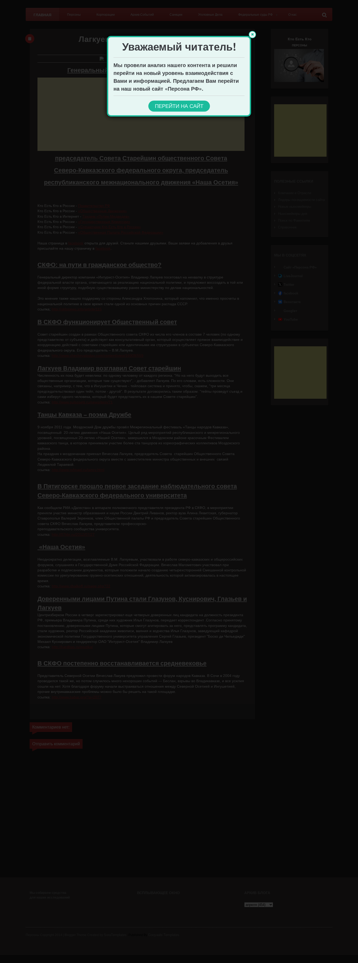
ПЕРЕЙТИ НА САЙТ (179, 106)
